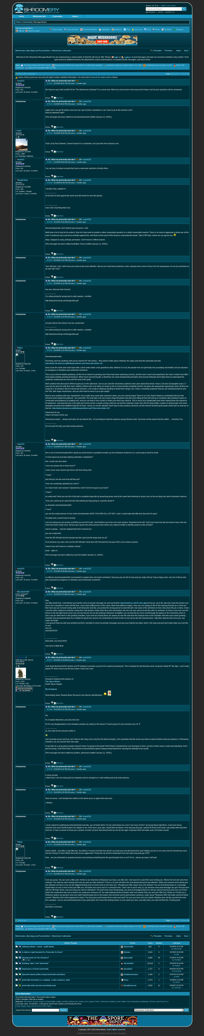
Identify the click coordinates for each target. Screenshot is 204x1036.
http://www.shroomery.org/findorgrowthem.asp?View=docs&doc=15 (74, 363)
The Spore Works (52, 682)
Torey (126, 980)
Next (186, 51)
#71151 (49, 819)
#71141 (49, 283)
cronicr (118, 1001)
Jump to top (22, 920)
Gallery (75, 16)
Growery (179, 30)
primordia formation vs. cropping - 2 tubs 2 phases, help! (46, 980)
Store (157, 30)
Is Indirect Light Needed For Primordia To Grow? (42, 952)
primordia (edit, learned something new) (39, 985)
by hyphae (176, 965)
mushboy (65, 1001)
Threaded (157, 51)
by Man (176, 976)
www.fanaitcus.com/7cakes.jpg (133, 603)
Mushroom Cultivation (61, 51)
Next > (178, 74)
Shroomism (28, 1001)
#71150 (49, 792)
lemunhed (128, 969)
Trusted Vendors (90, 30)
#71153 (49, 874)
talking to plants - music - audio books (38, 947)
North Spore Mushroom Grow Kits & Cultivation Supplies (79, 65)
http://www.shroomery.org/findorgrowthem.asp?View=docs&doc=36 (80, 408)
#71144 (49, 446)
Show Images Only (23, 1006)
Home (21, 16)
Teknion (127, 952)
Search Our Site (152, 5)
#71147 (49, 660)
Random (168, 30)
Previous (168, 51)
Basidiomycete (130, 985)
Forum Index (57, 30)
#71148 (49, 709)
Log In (160, 12)
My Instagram (51, 689)
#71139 (49, 222)
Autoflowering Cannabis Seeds (159, 65)
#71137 (49, 162)
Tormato (152, 1001)
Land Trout (160, 1001)
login (116, 57)
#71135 (49, 104)
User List (138, 30)
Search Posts (73, 30)
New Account (150, 12)
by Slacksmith (176, 949)
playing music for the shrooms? (35, 958)
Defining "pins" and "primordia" (35, 963)
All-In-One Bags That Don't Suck (37, 65)
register (127, 57)
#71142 (49, 317)
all (28, 960)
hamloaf (112, 1001)
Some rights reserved (116, 1030)
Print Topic (46, 1006)
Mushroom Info (39, 16)
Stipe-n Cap (126, 1001)
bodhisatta (144, 1001)
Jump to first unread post (27, 74)
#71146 (49, 594)
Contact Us (169, 12)
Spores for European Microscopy (42, 68)
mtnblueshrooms (131, 974)
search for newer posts (101, 77)
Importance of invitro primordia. (35, 969)
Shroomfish (129, 963)
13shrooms (104, 1001)
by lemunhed (176, 971)
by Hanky (176, 982)
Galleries (118, 30)
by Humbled (176, 960)
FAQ (128, 30)
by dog (176, 954)
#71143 (49, 350)
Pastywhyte (135, 1001)
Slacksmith (128, 947)
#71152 (49, 844)
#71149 (49, 769)
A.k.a (166, 1001)
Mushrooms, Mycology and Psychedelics (33, 51)
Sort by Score (37, 1006)
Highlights (105, 30)
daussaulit (128, 958)
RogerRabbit (50, 1001)
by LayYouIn (176, 988)
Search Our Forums (168, 5)
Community (57, 16)
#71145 (49, 571)
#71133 (49, 83)
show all (185, 74)
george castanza (39, 1001)
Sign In (21, 31)
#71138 (49, 183)
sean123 (86, 101)
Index (178, 51)
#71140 (49, 260)
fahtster (72, 1001)
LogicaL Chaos (94, 1001)
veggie (58, 1001)
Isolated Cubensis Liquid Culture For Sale (124, 65)
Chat (149, 30)
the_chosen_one (82, 1001)
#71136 (49, 133)
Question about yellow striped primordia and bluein (43, 974)
